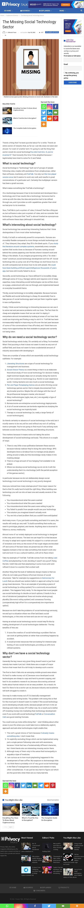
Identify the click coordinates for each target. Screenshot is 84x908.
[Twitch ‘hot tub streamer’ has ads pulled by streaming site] (47, 869)
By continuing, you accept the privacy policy (71, 75)
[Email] (55, 112)
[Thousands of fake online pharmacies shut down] (47, 859)
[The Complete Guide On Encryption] (7, 130)
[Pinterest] (55, 118)
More (62, 11)
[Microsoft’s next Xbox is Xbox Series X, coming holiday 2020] (47, 846)
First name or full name (72, 56)
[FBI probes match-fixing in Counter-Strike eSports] (26, 859)
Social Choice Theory (15, 370)
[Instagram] (49, 106)
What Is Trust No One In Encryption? (24, 118)
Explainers (45, 11)
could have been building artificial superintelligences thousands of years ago (30, 268)
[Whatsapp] (43, 106)
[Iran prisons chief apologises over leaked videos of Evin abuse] (68, 871)
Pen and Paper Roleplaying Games (21, 385)
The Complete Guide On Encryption (24, 128)
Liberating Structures (15, 363)
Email (66, 64)
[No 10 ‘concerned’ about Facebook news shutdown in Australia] (26, 846)
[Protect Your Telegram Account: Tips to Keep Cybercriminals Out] (26, 869)
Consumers (40, 890)
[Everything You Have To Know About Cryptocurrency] (7, 110)
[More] (43, 124)
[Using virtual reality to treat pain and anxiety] (68, 846)
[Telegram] (43, 118)
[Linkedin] (49, 112)
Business (26, 11)
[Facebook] (55, 106)
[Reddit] (49, 118)
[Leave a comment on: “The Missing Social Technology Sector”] (4, 35)
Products (65, 887)
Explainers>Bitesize (52, 32)
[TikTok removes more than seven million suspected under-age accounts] (68, 857)
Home (8, 11)
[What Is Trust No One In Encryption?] (7, 120)
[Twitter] (43, 112)
